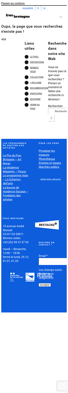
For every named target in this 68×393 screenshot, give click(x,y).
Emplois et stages (50, 163)
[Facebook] (41, 298)
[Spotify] (49, 305)
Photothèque (47, 159)
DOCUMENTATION (39, 88)
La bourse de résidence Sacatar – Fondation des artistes (15, 193)
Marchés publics (49, 167)
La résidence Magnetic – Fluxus (14, 169)
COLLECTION (36, 77)
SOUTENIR (35, 99)
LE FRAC (34, 56)
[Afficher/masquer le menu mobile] (60, 15)
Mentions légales (51, 179)
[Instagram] (49, 298)
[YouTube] (56, 298)
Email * (43, 255)
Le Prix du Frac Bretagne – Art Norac (12, 159)
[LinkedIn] (41, 305)
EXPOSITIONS (37, 62)
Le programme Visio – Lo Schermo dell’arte (15, 179)
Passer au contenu (13, 3)
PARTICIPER (36, 93)
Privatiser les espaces (47, 152)
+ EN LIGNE (35, 82)
